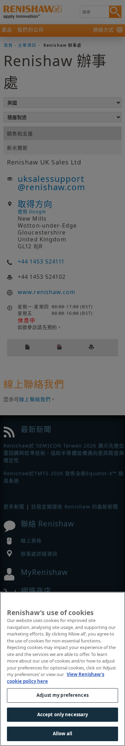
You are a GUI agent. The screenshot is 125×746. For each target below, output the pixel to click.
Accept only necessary (62, 714)
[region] (62, 669)
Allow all (62, 733)
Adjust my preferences (62, 695)
